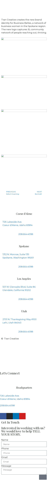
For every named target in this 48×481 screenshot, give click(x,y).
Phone (5, 448)
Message (6, 466)
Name (4, 440)
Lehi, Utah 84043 (12, 322)
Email (4, 457)
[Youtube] (22, 416)
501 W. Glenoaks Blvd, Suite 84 (19, 287)
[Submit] (43, 477)
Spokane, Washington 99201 (18, 257)
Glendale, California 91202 (17, 290)
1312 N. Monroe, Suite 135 (16, 254)
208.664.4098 (7, 405)
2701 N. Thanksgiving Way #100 (19, 319)
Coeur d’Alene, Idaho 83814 (18, 225)
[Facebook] (3, 416)
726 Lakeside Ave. (12, 222)
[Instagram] (9, 416)
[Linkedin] (16, 416)
